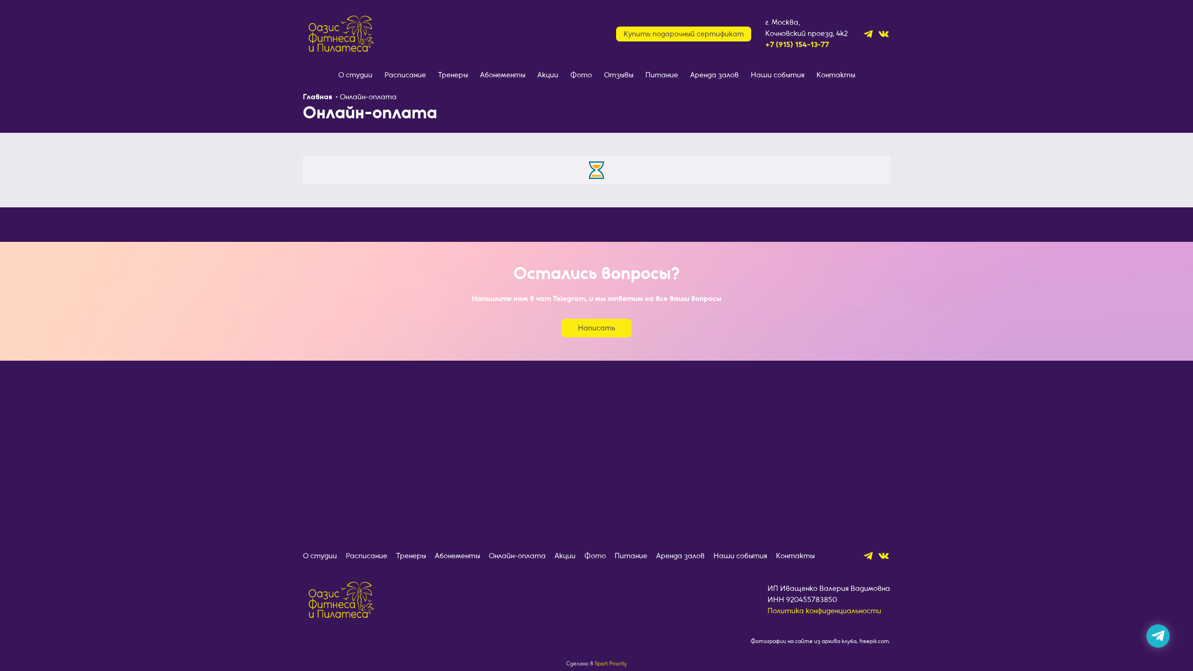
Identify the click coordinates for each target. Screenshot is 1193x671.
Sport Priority (611, 663)
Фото (581, 75)
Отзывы (618, 75)
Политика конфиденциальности (824, 611)
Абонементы (502, 75)
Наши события (777, 75)
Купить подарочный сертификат (684, 34)
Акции (547, 75)
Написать (596, 328)
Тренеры (453, 75)
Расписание (405, 75)
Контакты (835, 75)
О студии (355, 75)
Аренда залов (714, 75)
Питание (661, 75)
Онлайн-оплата (517, 556)
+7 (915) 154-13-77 (797, 44)
